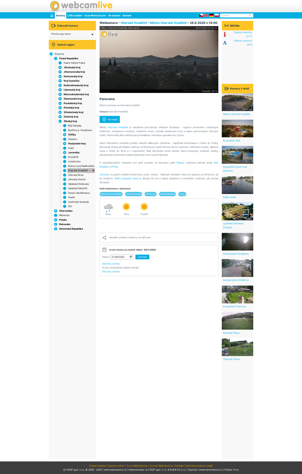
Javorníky (74, 152)
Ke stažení (114, 15)
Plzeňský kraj (71, 107)
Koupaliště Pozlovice (234, 306)
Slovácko (105, 174)
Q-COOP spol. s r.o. (156, 469)
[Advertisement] (216, 5)
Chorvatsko (66, 210)
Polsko (63, 219)
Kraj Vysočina (71, 80)
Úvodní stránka (97, 465)
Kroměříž (73, 157)
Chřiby (72, 134)
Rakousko (64, 224)
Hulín (71, 148)
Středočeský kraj (73, 112)
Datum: (106, 256)
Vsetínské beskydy (78, 201)
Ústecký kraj (71, 116)
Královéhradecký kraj (76, 85)
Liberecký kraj (72, 89)
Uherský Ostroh (77, 179)
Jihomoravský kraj (74, 71)
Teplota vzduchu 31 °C (243, 34)
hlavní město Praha (74, 62)
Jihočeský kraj (72, 67)
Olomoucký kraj (73, 98)
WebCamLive (81, 6)
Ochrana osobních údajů (199, 465)
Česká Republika (68, 58)
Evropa (182, 194)
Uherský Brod (75, 174)
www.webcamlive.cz (115, 469)
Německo (64, 215)
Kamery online (116, 465)
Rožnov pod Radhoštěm (81, 166)
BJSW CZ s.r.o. (178, 469)
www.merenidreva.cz (210, 469)
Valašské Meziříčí (77, 188)
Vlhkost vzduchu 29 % (243, 42)
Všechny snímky (111, 263)
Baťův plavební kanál (126, 178)
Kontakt (127, 15)
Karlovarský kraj (73, 76)
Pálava (180, 162)
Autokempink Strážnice (236, 253)
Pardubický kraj (73, 103)
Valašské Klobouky (78, 183)
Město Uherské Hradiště (168, 23)
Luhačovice (74, 161)
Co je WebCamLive (95, 15)
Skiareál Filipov (231, 332)
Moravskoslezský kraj (76, 94)
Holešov (72, 139)
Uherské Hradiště (78, 170)
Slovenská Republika (71, 228)
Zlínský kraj (70, 121)
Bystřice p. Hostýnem (80, 130)
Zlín (70, 206)
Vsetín (71, 197)
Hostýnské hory (77, 143)
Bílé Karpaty (74, 125)
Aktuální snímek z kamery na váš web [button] (126, 237)
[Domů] (52, 15)
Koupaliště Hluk (231, 140)
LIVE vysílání (74, 15)
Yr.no (236, 469)
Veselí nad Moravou (79, 192)
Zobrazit (142, 256)
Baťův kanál (229, 197)
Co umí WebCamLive (161, 465)
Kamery (60, 15)
